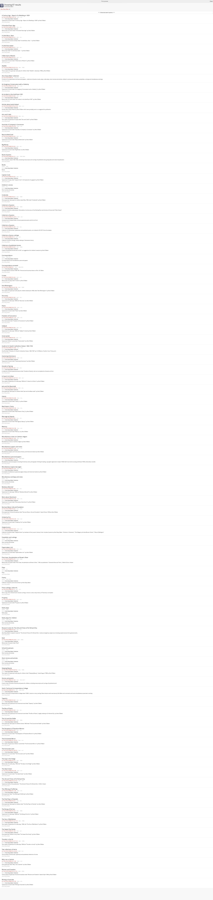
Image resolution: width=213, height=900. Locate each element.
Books (4, 165)
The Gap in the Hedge (8, 759)
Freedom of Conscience (9, 316)
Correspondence (7, 255)
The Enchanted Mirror (9, 739)
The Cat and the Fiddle (9, 718)
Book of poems (6, 155)
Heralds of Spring (7, 366)
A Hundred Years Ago (8, 25)
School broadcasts (7, 648)
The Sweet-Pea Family (8, 829)
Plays (3, 567)
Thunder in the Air (7, 839)
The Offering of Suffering (9, 789)
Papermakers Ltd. (7, 547)
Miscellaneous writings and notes (12, 477)
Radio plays (5, 608)
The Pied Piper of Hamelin (10, 799)
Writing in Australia (8, 880)
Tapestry (4, 698)
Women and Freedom (8, 869)
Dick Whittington (7, 286)
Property (4, 598)
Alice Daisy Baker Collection (11, 18)
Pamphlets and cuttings (9, 537)
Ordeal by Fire (6, 517)
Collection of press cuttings (10, 235)
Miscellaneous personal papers (11, 457)
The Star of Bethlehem (9, 819)
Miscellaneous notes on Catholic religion (14, 437)
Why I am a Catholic (8, 859)
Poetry (4, 578)
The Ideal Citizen (7, 769)
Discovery (5, 296)
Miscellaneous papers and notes (12, 447)
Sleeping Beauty (7, 668)
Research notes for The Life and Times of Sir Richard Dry (19, 628)
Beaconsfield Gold (7, 135)
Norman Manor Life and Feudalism (13, 507)
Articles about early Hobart (10, 104)
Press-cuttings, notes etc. (10, 588)
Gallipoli (4, 326)
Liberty (4, 396)
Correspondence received (10, 265)
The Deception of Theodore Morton (13, 729)
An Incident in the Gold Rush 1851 (12, 94)
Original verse (6, 527)
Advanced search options (106, 12)
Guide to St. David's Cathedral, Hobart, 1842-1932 (17, 346)
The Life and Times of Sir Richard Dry (13, 779)
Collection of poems (8, 205)
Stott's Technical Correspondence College (15, 688)
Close (211, 1)
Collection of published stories (11, 245)
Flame (4, 306)
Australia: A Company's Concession (13, 124)
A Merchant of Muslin (8, 56)
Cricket (4, 275)
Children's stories (7, 185)
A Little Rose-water (7, 46)
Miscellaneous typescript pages (11, 467)
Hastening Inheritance (9, 356)
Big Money (5, 145)
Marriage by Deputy (8, 416)
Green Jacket (6, 336)
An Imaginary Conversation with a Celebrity (15, 84)
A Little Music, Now (8, 36)
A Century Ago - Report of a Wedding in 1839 (16, 15)
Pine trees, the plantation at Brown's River (15, 557)
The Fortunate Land (8, 749)
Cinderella (5, 195)
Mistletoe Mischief (7, 487)
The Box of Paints (7, 708)
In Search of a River (8, 376)
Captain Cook (6, 175)
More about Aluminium (9, 497)
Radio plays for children (9, 618)
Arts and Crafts (6, 114)
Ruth (3, 638)
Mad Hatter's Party (8, 406)
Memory (4, 426)
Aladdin (4, 66)
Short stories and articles (10, 658)
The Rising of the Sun (8, 809)
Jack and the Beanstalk (9, 386)
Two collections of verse (9, 849)
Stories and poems (8, 678)
